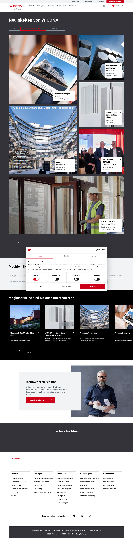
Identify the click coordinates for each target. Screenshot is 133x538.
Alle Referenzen (56, 28)
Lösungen (40, 6)
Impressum (57, 530)
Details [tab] (66, 256)
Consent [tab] (39, 256)
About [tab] (94, 256)
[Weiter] (19, 350)
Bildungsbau (14, 276)
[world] (104, 5)
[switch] (56, 279)
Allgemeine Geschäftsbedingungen (75, 530)
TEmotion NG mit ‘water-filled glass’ (22, 334)
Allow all (92, 286)
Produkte (31, 6)
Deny (40, 286)
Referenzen (50, 6)
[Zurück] (12, 350)
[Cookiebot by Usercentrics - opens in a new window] (97, 250)
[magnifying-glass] (108, 5)
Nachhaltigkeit (61, 6)
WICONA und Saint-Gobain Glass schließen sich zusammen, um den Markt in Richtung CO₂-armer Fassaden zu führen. (57, 334)
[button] (12, 242)
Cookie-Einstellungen (94, 530)
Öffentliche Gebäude (115, 276)
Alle (14, 28)
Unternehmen (73, 6)
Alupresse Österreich (88, 333)
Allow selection (66, 286)
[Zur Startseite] (16, 7)
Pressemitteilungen (122, 333)
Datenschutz (48, 530)
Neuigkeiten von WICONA (33, 28)
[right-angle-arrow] (115, 243)
